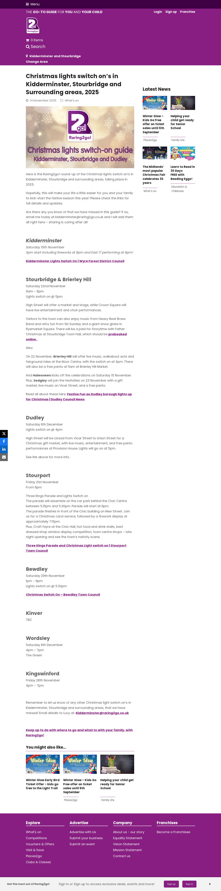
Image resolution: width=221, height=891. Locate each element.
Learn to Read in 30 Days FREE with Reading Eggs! (183, 173)
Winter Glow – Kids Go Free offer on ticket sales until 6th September (79, 786)
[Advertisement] (169, 239)
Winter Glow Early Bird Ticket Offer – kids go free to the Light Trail (43, 784)
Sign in (189, 884)
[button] (33, 4)
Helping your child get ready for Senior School (117, 784)
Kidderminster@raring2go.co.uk (102, 713)
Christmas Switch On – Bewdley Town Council (63, 594)
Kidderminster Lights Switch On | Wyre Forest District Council (75, 261)
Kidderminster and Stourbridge (55, 56)
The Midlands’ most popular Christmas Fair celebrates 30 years (154, 175)
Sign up (171, 884)
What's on (72, 100)
